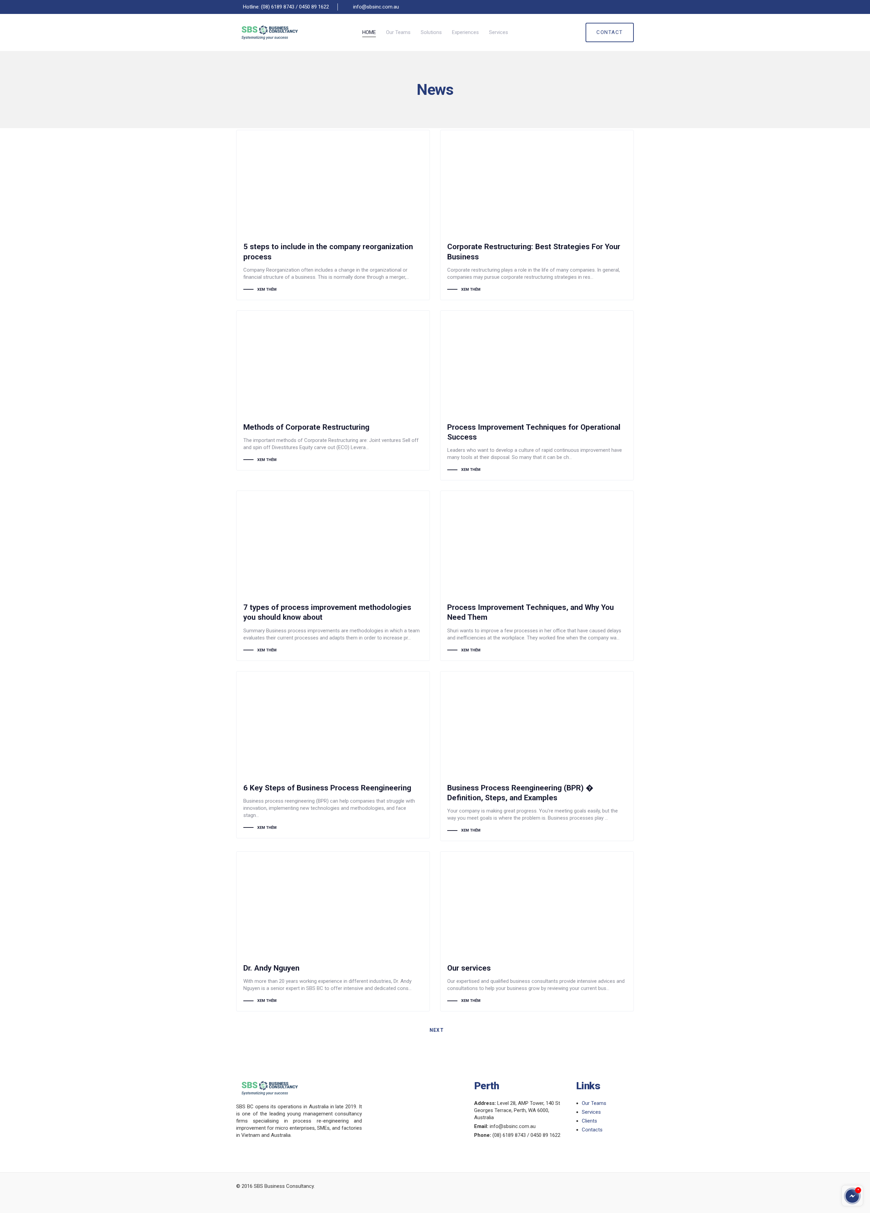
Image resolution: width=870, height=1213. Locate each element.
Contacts (592, 1130)
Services (591, 1112)
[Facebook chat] (852, 1196)
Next (438, 1030)
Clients (589, 1121)
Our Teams (594, 1103)
